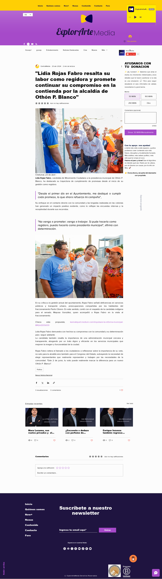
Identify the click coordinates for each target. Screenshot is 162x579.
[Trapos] (75, 548)
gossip (39, 50)
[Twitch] (86, 548)
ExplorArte (74, 31)
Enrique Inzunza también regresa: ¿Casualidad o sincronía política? (113, 431)
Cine (85, 50)
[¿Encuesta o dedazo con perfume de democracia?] (79, 417)
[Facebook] (24, 44)
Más (103, 50)
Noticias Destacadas (71, 50)
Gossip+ (28, 50)
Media (104, 33)
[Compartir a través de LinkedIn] (48, 383)
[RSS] (36, 44)
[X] (28, 44)
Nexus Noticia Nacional (43, 375)
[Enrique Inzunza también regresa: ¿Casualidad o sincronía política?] (116, 417)
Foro (28, 535)
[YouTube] (32, 44)
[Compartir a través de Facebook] (36, 383)
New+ (28, 514)
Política (39, 369)
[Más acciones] (121, 66)
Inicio (28, 504)
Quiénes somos (35, 509)
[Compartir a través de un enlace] (54, 383)
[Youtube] (90, 548)
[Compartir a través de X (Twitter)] (42, 383)
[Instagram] (64, 548)
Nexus (29, 519)
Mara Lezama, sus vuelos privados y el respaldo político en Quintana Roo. (40, 431)
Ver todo (130, 403)
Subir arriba (4, 568)
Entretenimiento (52, 50)
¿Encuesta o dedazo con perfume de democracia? (77, 431)
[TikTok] (83, 548)
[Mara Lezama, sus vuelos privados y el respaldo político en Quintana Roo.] (41, 417)
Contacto (31, 530)
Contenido (31, 525)
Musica (94, 50)
